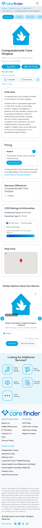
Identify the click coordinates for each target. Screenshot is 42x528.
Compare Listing (32, 338)
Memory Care (7, 457)
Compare (11, 79)
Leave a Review (8, 75)
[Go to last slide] (2, 318)
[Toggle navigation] (37, 3)
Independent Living (10, 450)
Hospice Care (7, 471)
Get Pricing (33, 66)
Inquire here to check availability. (17, 174)
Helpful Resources (9, 426)
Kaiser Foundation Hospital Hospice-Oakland (21, 324)
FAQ (3, 437)
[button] (11, 67)
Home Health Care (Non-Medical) (16, 467)
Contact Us (6, 433)
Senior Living (14, 8)
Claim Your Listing (30, 426)
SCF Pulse (26, 423)
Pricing (19, 17)
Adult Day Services (10, 474)
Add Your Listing (29, 430)
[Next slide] (40, 318)
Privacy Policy (8, 440)
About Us (6, 423)
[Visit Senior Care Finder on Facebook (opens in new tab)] (15, 523)
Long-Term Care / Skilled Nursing (16, 461)
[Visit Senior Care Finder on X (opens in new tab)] (23, 523)
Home (4, 8)
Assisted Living (8, 454)
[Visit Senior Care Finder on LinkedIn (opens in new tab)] (19, 523)
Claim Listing (7, 84)
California (26, 8)
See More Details (27, 343)
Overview (8, 17)
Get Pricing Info (14, 162)
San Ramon (7, 11)
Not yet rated (7, 72)
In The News (7, 430)
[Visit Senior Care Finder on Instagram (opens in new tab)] (27, 523)
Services (30, 17)
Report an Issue (29, 433)
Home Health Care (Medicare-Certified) (18, 464)
